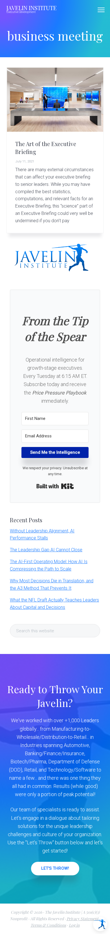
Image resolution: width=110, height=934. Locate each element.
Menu (101, 10)
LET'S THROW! (55, 868)
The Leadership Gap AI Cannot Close (46, 549)
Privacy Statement (82, 918)
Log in (74, 925)
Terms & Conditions (48, 925)
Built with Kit (55, 486)
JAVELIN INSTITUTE (31, 8)
